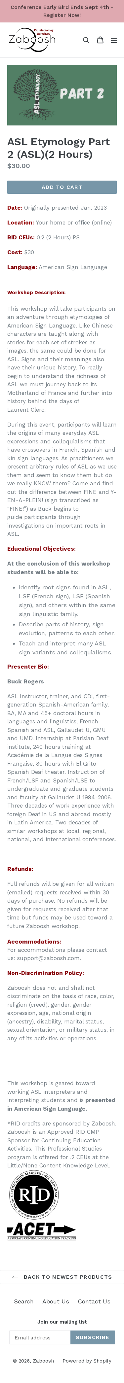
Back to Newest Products (67, 1277)
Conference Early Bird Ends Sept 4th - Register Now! (62, 11)
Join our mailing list (62, 1322)
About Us (55, 1301)
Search (24, 1301)
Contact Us (94, 1301)
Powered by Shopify (86, 1361)
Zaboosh (43, 1361)
